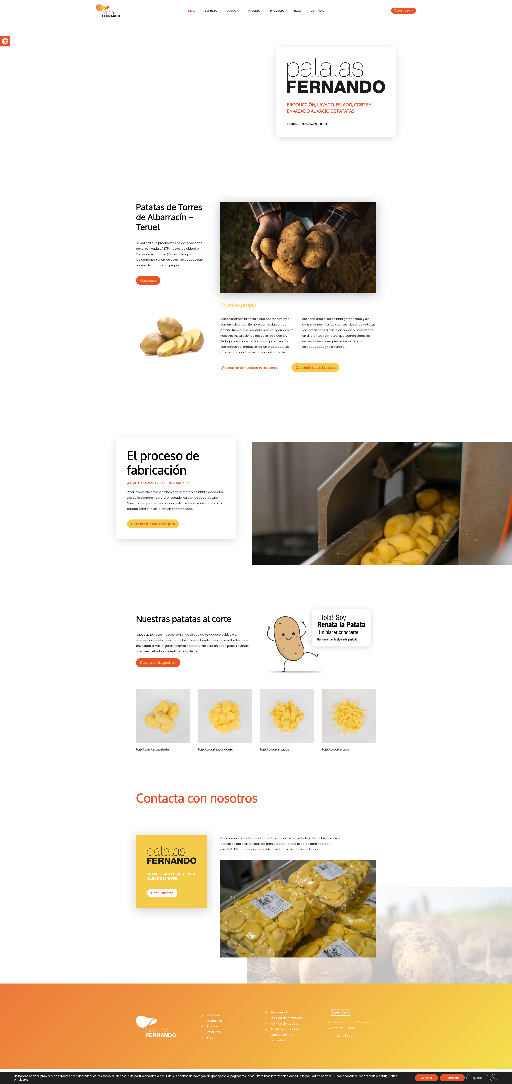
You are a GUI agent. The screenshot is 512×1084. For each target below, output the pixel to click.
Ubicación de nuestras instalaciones (251, 368)
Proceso (254, 10)
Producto (277, 10)
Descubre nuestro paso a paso (153, 524)
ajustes (23, 1079)
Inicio (191, 10)
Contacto (317, 10)
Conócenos (148, 280)
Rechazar (452, 1078)
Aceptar (426, 1078)
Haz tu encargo (162, 893)
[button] (5, 41)
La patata (232, 10)
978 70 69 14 (405, 10)
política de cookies (318, 1076)
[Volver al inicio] (108, 10)
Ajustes (477, 1078)
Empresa (211, 10)
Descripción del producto (158, 663)
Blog (297, 10)
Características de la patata (315, 368)
